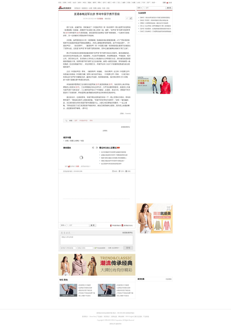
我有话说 (108, 19)
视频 (89, 2)
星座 (128, 2)
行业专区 (169, 279)
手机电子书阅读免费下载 (87, 293)
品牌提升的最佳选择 (85, 288)
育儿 (119, 2)
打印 (122, 171)
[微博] (67, 33)
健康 (123, 2)
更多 (153, 2)
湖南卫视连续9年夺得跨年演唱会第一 (113, 161)
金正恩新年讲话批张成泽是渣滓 (111, 164)
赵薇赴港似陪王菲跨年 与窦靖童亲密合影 (114, 155)
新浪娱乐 (77, 8)
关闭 (129, 171)
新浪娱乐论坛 (128, 225)
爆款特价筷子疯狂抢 (85, 290)
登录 (77, 166)
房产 (148, 2)
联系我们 (107, 316)
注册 (164, 2)
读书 (104, 2)
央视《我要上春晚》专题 (97, 8)
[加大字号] (130, 18)
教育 (109, 2)
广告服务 (100, 316)
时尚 (114, 2)
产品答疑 (146, 316)
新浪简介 (85, 316)
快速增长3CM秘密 (85, 285)
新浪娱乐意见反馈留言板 (104, 313)
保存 (115, 171)
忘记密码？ (115, 248)
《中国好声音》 (83, 120)
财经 (79, 2)
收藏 (133, 2)
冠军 (75, 120)
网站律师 (121, 316)
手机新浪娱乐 (116, 225)
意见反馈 (66, 171)
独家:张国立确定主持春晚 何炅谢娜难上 (113, 158)
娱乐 (74, 2)
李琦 (91, 120)
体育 (69, 2)
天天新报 (100, 19)
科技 (84, 2)
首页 (59, 2)
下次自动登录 (101, 248)
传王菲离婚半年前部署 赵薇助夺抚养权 (113, 152)
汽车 (143, 2)
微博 (94, 2)
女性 (138, 2)
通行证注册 (138, 316)
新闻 (64, 2)
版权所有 (119, 324)
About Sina (92, 316)
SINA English (130, 316)
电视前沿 (85, 8)
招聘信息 (114, 316)
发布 (128, 248)
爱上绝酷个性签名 (85, 296)
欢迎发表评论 (125, 127)
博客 (99, 2)
